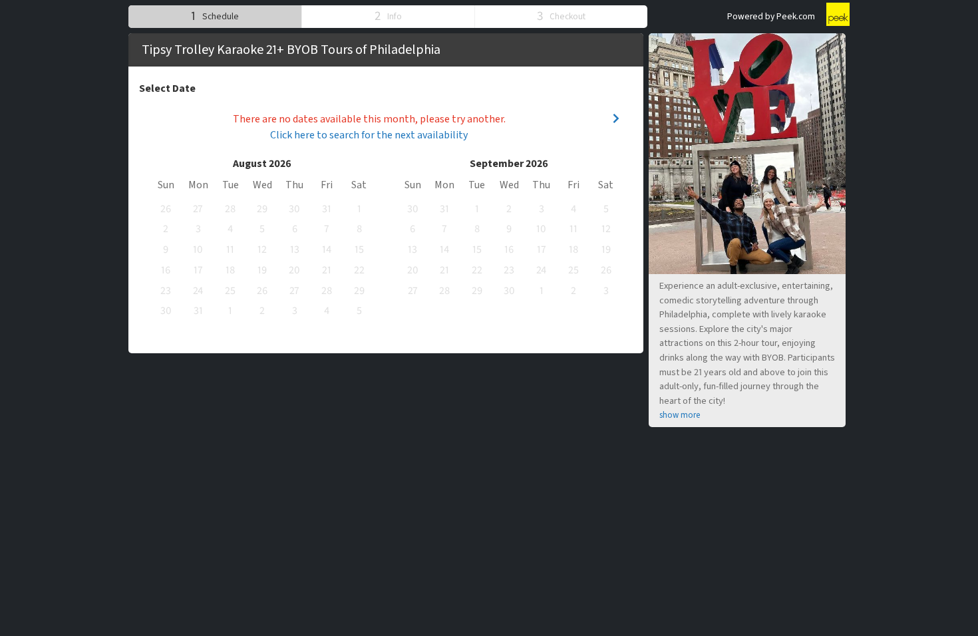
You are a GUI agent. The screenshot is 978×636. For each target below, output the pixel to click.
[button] (214, 16)
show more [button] (679, 415)
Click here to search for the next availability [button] (369, 135)
